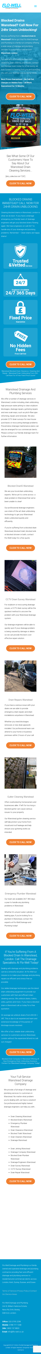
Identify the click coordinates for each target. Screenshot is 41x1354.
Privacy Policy (23, 1291)
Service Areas (11, 1294)
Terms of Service (9, 1291)
